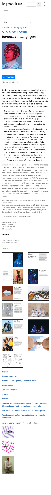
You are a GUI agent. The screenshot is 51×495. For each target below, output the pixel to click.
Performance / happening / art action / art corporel (23, 410)
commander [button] (8, 77)
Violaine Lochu (14, 32)
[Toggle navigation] (6, 11)
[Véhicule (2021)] (9, 447)
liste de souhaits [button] (10, 82)
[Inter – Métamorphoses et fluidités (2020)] (9, 465)
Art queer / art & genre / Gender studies (19, 381)
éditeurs (5, 27)
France (5, 394)
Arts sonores (7, 385)
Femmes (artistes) (9, 390)
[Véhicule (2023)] (9, 432)
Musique (5, 399)
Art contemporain (9, 376)
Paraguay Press (21, 27)
